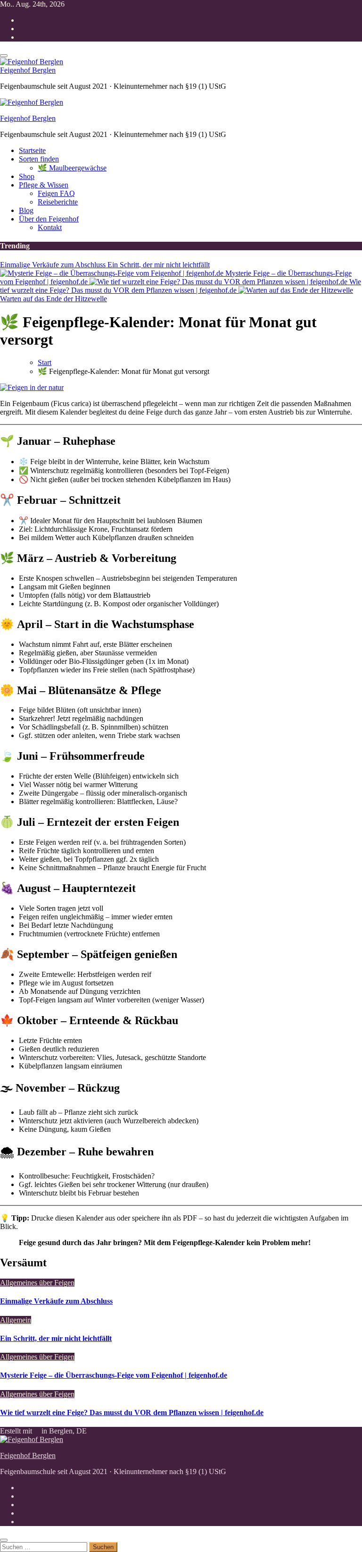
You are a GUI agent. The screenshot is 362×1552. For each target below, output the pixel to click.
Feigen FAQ (56, 193)
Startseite (32, 150)
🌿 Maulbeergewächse (72, 168)
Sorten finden (39, 159)
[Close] (4, 1540)
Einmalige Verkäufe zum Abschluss (56, 1301)
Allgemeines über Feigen (37, 1283)
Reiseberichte (58, 202)
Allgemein (15, 1320)
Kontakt (50, 227)
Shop (26, 176)
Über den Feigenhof (49, 219)
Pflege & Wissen (43, 185)
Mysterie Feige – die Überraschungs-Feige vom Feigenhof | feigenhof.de (113, 1375)
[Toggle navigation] (4, 55)
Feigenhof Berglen (28, 70)
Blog (26, 210)
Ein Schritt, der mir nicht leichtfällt (56, 1338)
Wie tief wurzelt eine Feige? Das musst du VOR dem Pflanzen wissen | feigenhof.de (131, 1412)
